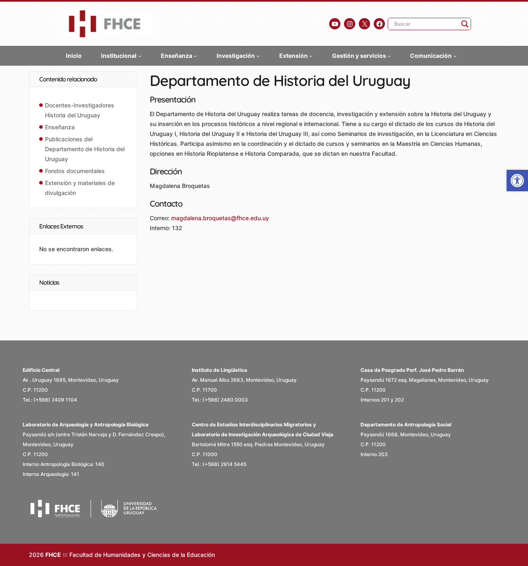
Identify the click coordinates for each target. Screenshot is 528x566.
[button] (517, 180)
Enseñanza (60, 127)
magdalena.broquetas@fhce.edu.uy (220, 217)
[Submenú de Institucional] (139, 55)
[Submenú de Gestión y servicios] (389, 55)
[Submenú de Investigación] (257, 55)
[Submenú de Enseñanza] (195, 55)
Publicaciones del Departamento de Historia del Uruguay (85, 149)
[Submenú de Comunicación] (455, 55)
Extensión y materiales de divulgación (80, 187)
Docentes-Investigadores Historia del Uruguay (79, 110)
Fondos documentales (75, 170)
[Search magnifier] (465, 24)
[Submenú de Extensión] (310, 55)
